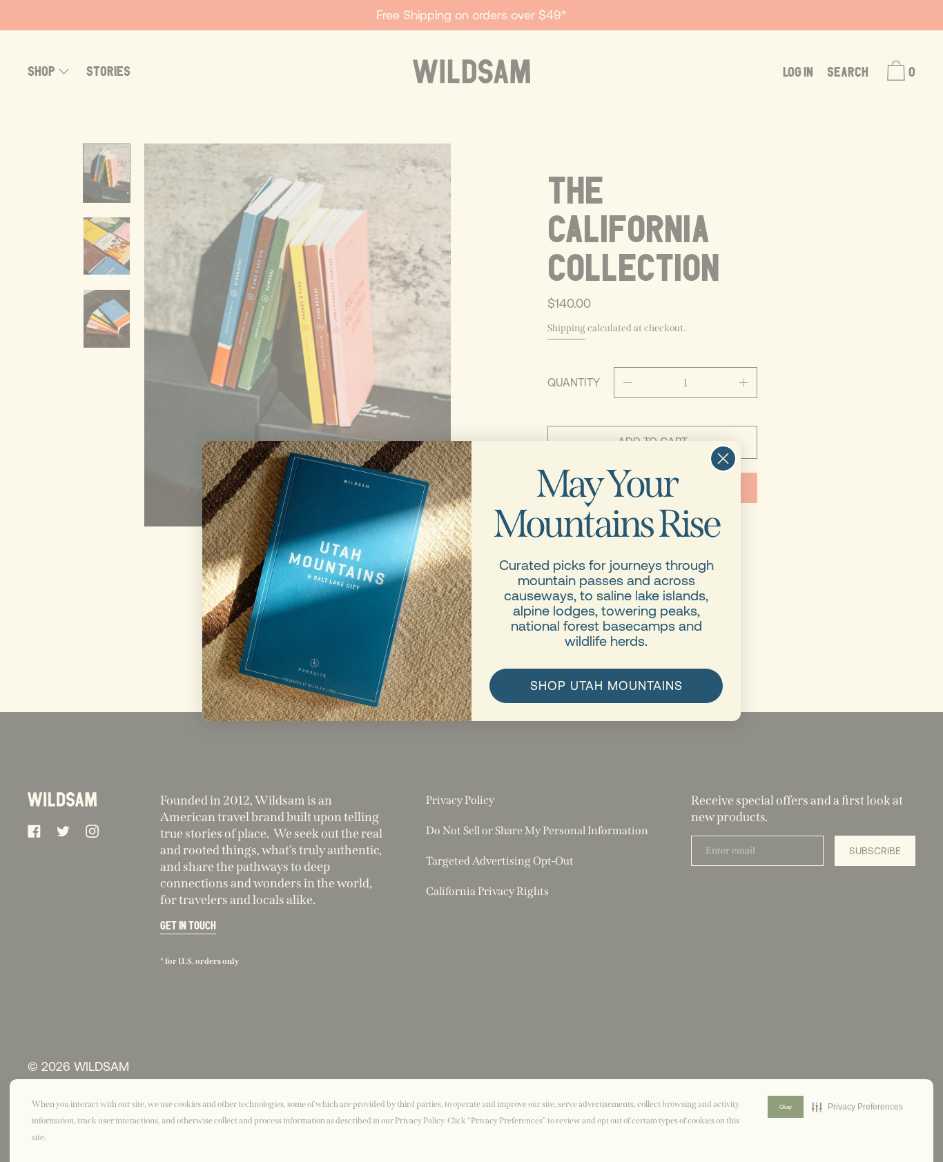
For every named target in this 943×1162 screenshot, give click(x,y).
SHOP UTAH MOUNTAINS (606, 685)
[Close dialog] (723, 458)
